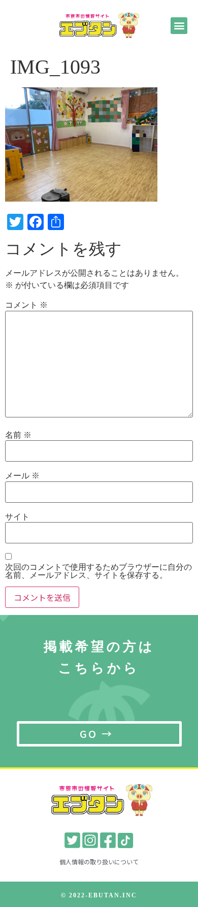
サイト (17, 517)
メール (22, 476)
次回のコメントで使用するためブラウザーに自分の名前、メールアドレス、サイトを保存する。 (98, 571)
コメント (26, 305)
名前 (18, 435)
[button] (179, 25)
